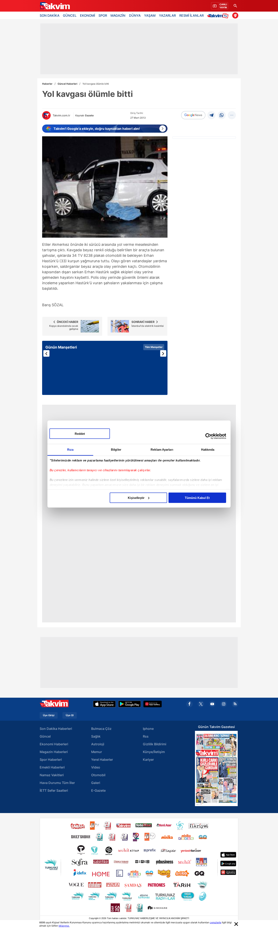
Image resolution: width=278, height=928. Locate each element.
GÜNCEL (70, 15)
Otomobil (98, 775)
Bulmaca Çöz (101, 729)
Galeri (95, 783)
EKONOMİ (87, 15)
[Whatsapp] (222, 115)
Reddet (80, 433)
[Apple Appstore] (104, 704)
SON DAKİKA (49, 15)
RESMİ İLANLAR (191, 15)
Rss (146, 736)
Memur (96, 752)
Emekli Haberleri (52, 767)
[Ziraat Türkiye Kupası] (235, 15)
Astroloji (97, 744)
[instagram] (223, 704)
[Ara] (235, 6)
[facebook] (189, 704)
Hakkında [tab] (208, 449)
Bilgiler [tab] (116, 449)
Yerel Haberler (102, 759)
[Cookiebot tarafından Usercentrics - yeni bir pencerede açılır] (208, 436)
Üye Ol (69, 715)
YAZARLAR (167, 15)
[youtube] (212, 704)
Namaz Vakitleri (52, 775)
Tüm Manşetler (154, 347)
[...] (232, 115)
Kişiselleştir (136, 497)
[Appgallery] (152, 704)
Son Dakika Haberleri (56, 729)
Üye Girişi (48, 715)
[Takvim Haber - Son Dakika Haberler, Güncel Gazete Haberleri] (54, 6)
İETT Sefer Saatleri (54, 790)
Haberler (47, 83)
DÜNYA (135, 15)
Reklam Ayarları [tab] (162, 449)
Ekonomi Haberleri (54, 744)
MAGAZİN (118, 15)
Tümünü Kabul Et (197, 497)
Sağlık (96, 736)
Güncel (45, 736)
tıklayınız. (64, 925)
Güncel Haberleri (67, 83)
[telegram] (211, 115)
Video (95, 767)
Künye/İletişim (154, 752)
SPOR (103, 15)
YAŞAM (149, 15)
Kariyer (148, 759)
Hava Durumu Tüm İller (57, 783)
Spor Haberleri (51, 759)
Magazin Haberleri (54, 752)
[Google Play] (129, 704)
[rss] (235, 704)
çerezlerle (215, 922)
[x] (201, 704)
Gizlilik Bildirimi (154, 744)
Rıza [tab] (70, 449)
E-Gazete (98, 790)
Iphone (148, 729)
